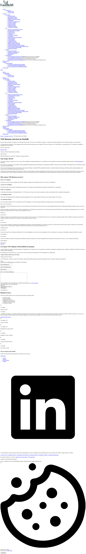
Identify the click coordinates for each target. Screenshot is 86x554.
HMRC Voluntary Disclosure (14, 43)
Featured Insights (9, 63)
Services (4, 13)
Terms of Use (18, 457)
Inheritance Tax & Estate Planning (15, 37)
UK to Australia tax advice (13, 57)
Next (1, 244)
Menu (2, 69)
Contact (4, 361)
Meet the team (11, 11)
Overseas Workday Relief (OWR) (15, 47)
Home (2, 136)
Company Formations (12, 50)
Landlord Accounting (12, 26)
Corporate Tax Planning (13, 35)
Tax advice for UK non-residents (14, 58)
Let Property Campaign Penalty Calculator (16, 64)
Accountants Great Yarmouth (22, 454)
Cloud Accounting (11, 23)
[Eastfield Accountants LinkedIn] (43, 450)
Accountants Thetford (33, 454)
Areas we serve (11, 12)
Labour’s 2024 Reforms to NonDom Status (16, 65)
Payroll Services (11, 31)
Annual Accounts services (6, 317)
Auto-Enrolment (11, 39)
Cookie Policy (32, 457)
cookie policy (9, 550)
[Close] (1, 462)
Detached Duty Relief (12, 48)
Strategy (7, 49)
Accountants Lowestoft (42, 454)
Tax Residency (8, 55)
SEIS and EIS (11, 54)
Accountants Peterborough (53, 454)
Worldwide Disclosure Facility (14, 44)
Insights (4, 62)
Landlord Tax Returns (12, 41)
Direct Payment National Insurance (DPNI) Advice (18, 46)
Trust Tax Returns (11, 38)
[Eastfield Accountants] (7, 7)
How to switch (6, 61)
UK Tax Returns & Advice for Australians (16, 56)
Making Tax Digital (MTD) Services (15, 29)
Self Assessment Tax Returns (14, 30)
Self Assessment (79, 161)
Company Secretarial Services (14, 21)
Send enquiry (5, 67)
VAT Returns (10, 36)
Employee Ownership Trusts (13, 52)
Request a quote (4, 149)
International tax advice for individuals (15, 59)
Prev (4, 244)
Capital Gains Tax (11, 32)
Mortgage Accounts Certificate (14, 19)
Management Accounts (12, 18)
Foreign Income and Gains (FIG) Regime (16, 45)
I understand (3, 552)
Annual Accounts (11, 16)
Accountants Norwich (11, 454)
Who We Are (8, 10)
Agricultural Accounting (13, 27)
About (4, 9)
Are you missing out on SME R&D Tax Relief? (17, 66)
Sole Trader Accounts (12, 17)
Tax (6, 28)
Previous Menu (6, 73)
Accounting (8, 14)
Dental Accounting (12, 25)
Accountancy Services (8, 136)
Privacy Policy (35, 283)
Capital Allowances (12, 40)
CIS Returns (10, 34)
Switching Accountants (12, 53)
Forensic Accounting (12, 22)
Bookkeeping (10, 20)
